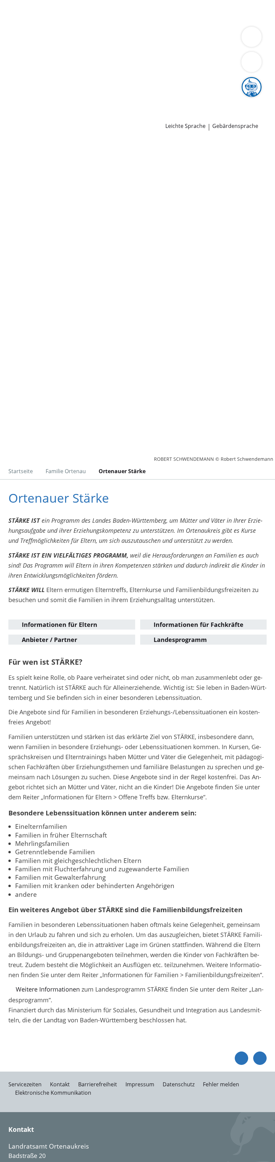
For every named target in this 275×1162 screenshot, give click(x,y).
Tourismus (56, 56)
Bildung (162, 48)
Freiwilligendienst (208, 99)
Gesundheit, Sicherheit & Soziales (102, 48)
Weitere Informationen (48, 989)
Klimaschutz (22, 56)
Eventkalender (72, 99)
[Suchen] (251, 62)
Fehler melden (221, 1084)
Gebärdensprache (235, 126)
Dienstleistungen (24, 4)
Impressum (139, 1084)
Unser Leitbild (254, 99)
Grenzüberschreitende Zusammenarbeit (61, 64)
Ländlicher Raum (239, 48)
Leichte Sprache (185, 126)
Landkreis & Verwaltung (33, 39)
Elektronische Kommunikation (53, 1092)
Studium (139, 99)
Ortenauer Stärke (122, 471)
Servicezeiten (25, 1084)
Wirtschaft (82, 21)
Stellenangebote (28, 99)
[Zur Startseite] (46, 175)
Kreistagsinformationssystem (46, 82)
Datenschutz (179, 1084)
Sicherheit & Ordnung (35, 21)
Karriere (11, 90)
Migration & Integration (181, 13)
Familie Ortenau (66, 471)
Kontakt (60, 1084)
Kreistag (11, 73)
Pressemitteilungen (32, 116)
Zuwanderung (193, 48)
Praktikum (167, 99)
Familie (136, 13)
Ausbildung (110, 99)
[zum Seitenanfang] (260, 1058)
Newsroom (15, 108)
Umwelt (143, 21)
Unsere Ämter (19, 30)
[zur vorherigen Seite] (241, 1058)
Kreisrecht (103, 82)
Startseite (20, 471)
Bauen (14, 13)
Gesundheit (114, 21)
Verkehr (114, 13)
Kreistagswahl (139, 82)
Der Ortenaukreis (29, 48)
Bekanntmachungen (101, 56)
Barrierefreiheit (97, 1084)
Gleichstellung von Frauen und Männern (187, 56)
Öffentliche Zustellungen (96, 116)
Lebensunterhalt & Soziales (63, 13)
